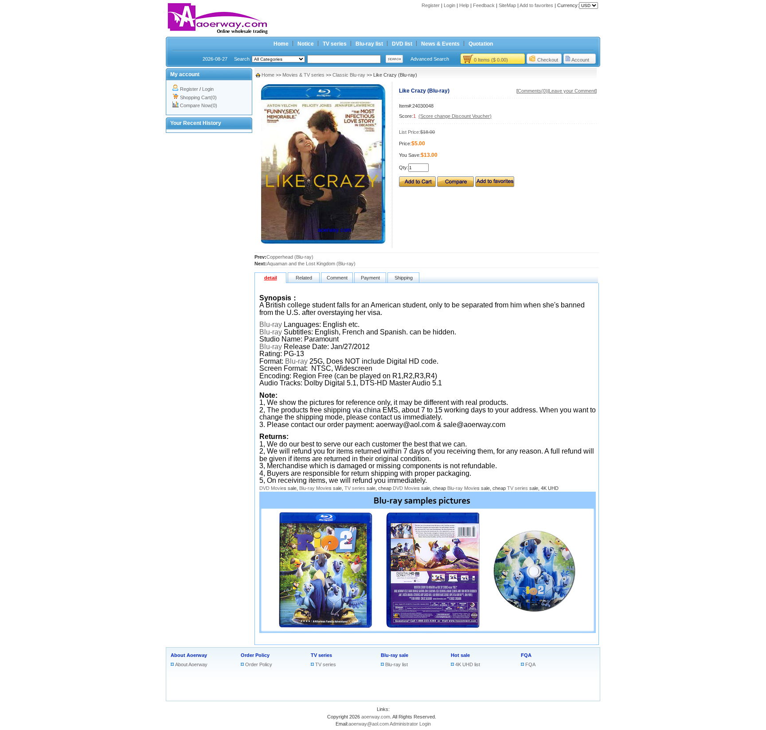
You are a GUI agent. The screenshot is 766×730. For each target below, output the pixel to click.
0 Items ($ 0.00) (491, 59)
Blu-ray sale (394, 655)
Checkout (547, 59)
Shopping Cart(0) (198, 97)
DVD (264, 488)
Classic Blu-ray (348, 75)
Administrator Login (410, 723)
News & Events (440, 44)
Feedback (484, 5)
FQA (526, 655)
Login (449, 5)
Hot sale (460, 655)
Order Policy (255, 655)
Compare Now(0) (198, 105)
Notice (305, 44)
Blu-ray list (369, 44)
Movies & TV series (303, 75)
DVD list (402, 44)
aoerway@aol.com (368, 723)
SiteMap (507, 5)
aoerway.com (375, 716)
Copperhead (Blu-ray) (289, 257)
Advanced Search (429, 59)
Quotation (481, 44)
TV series (335, 44)
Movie (277, 488)
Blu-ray (270, 324)
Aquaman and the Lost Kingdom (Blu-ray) (311, 263)
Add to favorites (536, 5)
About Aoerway (189, 655)
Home (281, 44)
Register (431, 5)
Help (464, 5)
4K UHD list (467, 664)
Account (580, 59)
